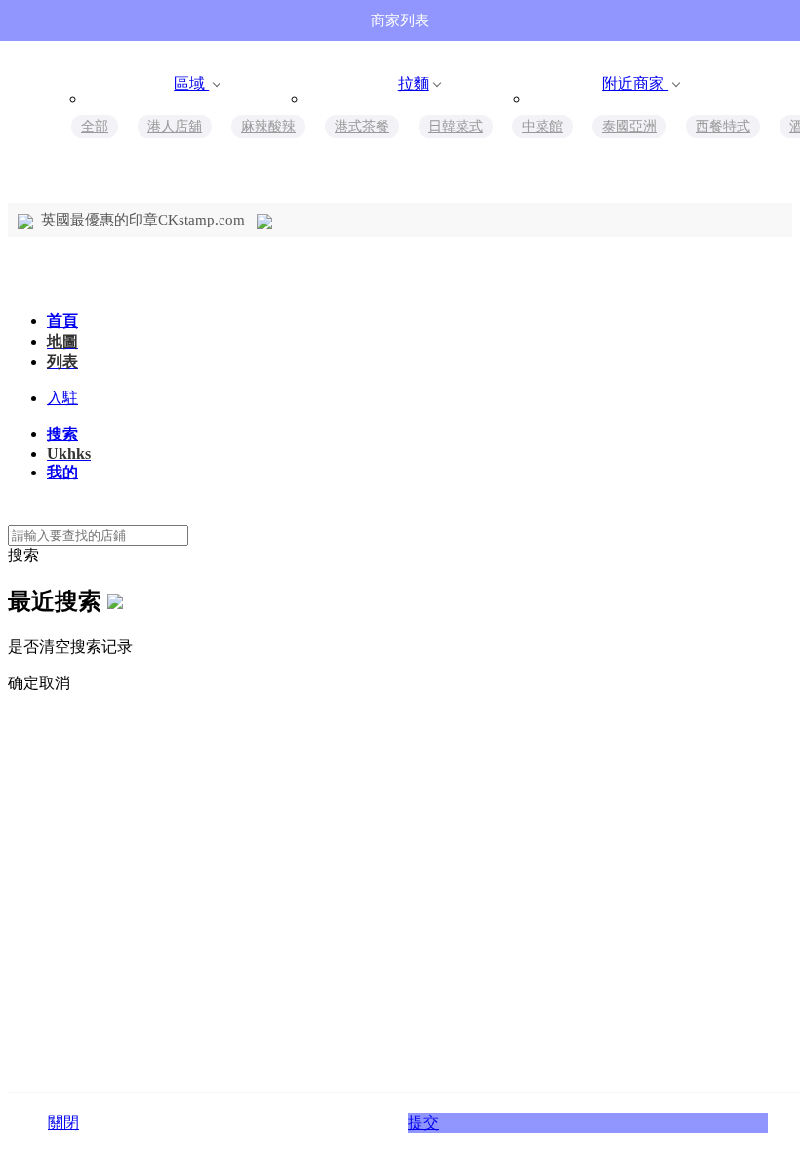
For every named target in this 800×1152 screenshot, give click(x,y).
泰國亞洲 (629, 126)
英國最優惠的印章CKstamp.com (147, 219)
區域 (191, 83)
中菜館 (542, 126)
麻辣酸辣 (268, 126)
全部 (94, 126)
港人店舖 (174, 126)
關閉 (63, 1122)
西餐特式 (723, 126)
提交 (423, 1122)
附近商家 (635, 83)
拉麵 (413, 83)
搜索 (23, 555)
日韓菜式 (455, 126)
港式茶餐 (362, 126)
